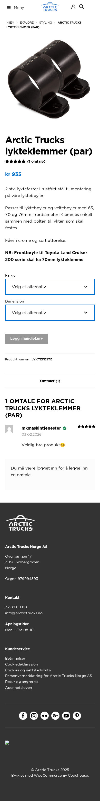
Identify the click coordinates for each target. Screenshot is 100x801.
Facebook (23, 716)
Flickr (45, 716)
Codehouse (78, 775)
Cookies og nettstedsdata (28, 670)
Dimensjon (14, 301)
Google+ (55, 716)
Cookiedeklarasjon (21, 664)
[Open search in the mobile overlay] (81, 6)
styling (45, 22)
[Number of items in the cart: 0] (90, 6)
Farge (10, 275)
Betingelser (15, 658)
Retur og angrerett (22, 682)
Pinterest (77, 716)
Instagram (34, 716)
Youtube (66, 716)
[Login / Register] (73, 7)
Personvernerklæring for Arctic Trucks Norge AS (48, 676)
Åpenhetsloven (18, 687)
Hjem (10, 22)
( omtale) (36, 161)
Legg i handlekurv (26, 338)
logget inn (47, 468)
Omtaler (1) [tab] (50, 381)
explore (27, 22)
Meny (19, 7)
